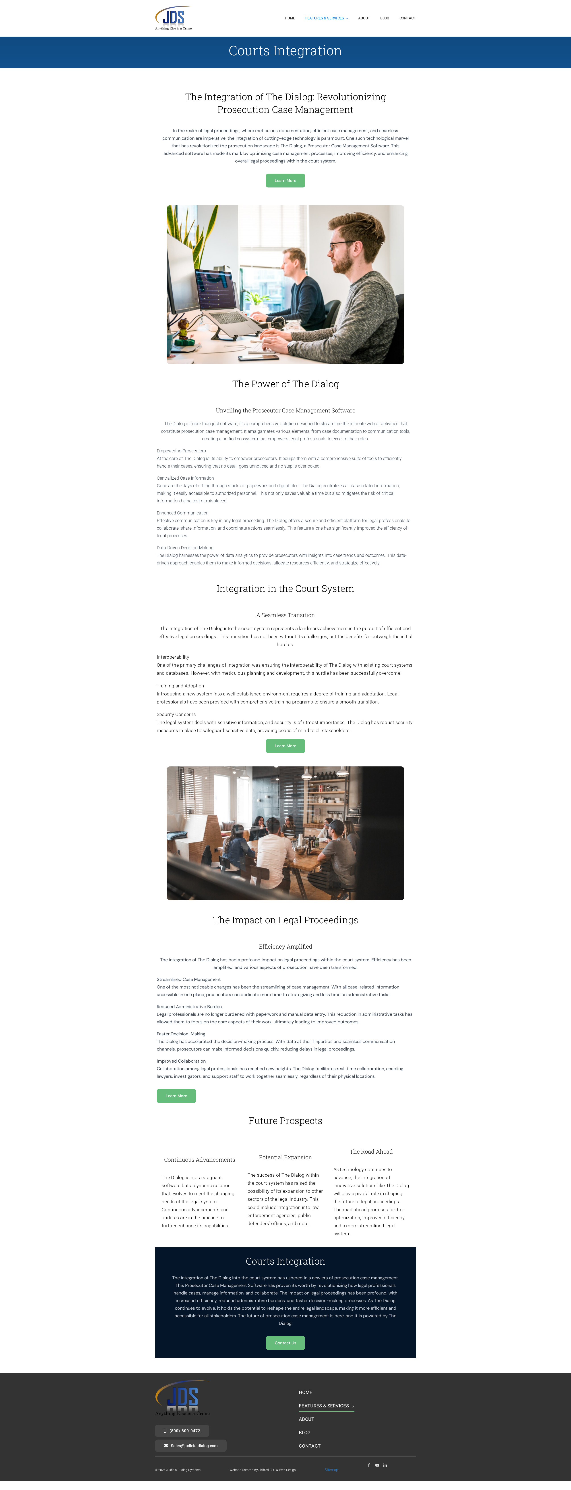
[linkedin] (385, 1465)
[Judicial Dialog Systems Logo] (173, 8)
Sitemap (331, 1470)
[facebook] (369, 1465)
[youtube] (377, 1465)
